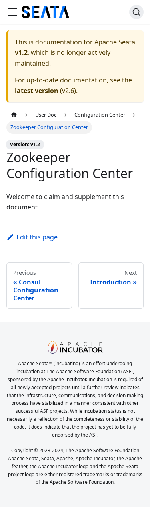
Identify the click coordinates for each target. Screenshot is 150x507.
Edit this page (37, 237)
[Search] (136, 12)
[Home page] (14, 115)
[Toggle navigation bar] (12, 12)
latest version (36, 90)
